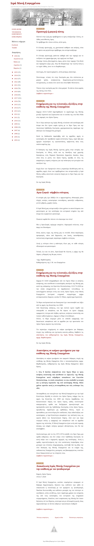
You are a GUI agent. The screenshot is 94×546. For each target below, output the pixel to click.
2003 (16, 140)
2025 (16, 72)
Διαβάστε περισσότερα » (44, 93)
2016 (16, 101)
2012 (16, 114)
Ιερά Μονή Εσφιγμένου (25, 3)
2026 (16, 56)
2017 (16, 98)
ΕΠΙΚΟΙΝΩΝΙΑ (17, 37)
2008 (16, 127)
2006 (16, 134)
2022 (16, 82)
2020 (16, 88)
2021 (16, 85)
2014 (16, 108)
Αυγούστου (17, 59)
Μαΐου (16, 62)
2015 (16, 104)
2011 (16, 117)
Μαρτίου (16, 68)
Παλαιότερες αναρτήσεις (76, 517)
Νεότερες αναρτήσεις (43, 517)
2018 (16, 95)
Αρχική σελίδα (59, 517)
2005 (16, 137)
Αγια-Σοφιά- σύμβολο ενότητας (52, 192)
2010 (16, 121)
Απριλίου (17, 65)
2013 (16, 111)
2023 (16, 78)
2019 (16, 91)
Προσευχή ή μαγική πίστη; (50, 31)
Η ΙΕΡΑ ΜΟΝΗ (16, 29)
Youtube (14, 48)
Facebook (15, 45)
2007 (16, 130)
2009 (16, 124)
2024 (16, 75)
